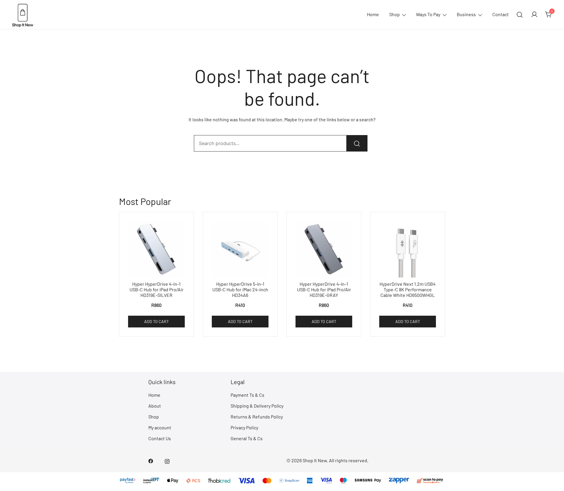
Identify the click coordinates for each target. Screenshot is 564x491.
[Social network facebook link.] (150, 460)
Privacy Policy (244, 427)
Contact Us (159, 438)
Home (373, 14)
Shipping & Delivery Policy (257, 405)
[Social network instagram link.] (167, 460)
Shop (394, 14)
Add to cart (156, 321)
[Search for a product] (519, 15)
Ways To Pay (428, 14)
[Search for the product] (356, 143)
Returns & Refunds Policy (257, 416)
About (154, 405)
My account (159, 427)
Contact (500, 14)
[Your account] (534, 15)
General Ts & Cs (247, 438)
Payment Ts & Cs (247, 395)
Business (466, 14)
